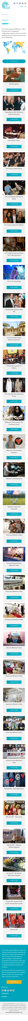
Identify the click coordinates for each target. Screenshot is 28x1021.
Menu (21, 6)
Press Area (14, 982)
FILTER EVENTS (14, 61)
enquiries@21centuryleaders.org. (14, 1012)
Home (3, 14)
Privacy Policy (5, 993)
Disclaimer (4, 996)
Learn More (14, 90)
